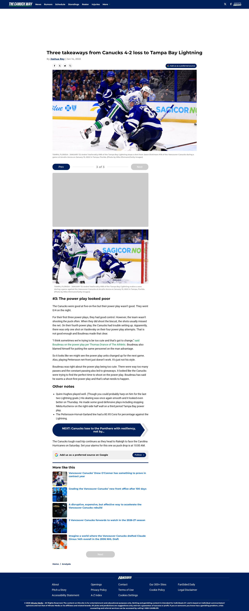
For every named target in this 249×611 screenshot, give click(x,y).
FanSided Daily (186, 584)
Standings (73, 4)
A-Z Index (96, 595)
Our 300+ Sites (157, 584)
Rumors (48, 4)
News (38, 4)
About (55, 584)
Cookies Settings (128, 595)
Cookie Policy (157, 589)
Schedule (60, 4)
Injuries (96, 4)
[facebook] (231, 4)
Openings (96, 584)
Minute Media (37, 603)
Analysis (66, 564)
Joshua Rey (57, 59)
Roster (85, 4)
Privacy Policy (99, 589)
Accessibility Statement (65, 595)
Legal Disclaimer (187, 589)
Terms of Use (126, 589)
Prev (61, 166)
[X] (225, 4)
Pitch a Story (59, 589)
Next (139, 166)
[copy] (70, 66)
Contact (122, 584)
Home (55, 564)
